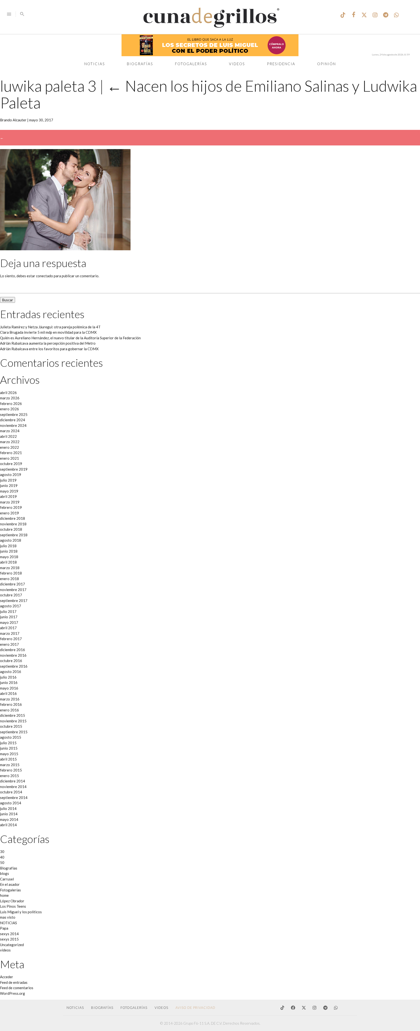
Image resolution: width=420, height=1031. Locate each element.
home (4, 895)
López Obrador (12, 901)
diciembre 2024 (12, 420)
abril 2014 (8, 825)
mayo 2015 (9, 754)
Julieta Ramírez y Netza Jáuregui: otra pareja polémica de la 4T (50, 327)
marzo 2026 (9, 398)
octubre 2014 (11, 792)
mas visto (7, 917)
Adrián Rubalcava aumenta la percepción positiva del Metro (48, 343)
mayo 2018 (9, 557)
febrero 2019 (11, 507)
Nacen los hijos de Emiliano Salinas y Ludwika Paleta (208, 94)
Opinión (326, 64)
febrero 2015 (11, 770)
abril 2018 (8, 562)
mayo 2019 (9, 491)
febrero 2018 (11, 573)
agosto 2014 (10, 803)
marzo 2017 (9, 633)
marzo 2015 (9, 764)
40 (2, 857)
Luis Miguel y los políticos (21, 912)
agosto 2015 (10, 737)
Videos (237, 64)
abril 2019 (8, 496)
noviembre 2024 (13, 425)
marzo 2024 (9, 431)
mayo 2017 (9, 622)
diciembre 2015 (12, 715)
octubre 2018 (11, 529)
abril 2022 (8, 436)
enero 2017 (9, 644)
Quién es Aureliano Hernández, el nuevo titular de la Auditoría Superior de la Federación (70, 338)
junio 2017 (9, 617)
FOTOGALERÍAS (134, 1008)
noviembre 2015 (13, 721)
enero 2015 (9, 775)
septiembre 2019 (13, 469)
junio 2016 (9, 682)
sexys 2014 (9, 934)
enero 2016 (9, 710)
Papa (4, 928)
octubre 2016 (11, 660)
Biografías (140, 64)
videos (5, 950)
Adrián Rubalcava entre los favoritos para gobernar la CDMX (49, 349)
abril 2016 (8, 693)
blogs (4, 873)
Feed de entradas (13, 982)
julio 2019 (8, 480)
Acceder (6, 977)
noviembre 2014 (13, 786)
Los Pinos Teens (13, 906)
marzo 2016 (9, 699)
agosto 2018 (10, 540)
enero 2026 (9, 409)
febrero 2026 (11, 403)
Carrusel (7, 879)
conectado (44, 276)
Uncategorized (12, 944)
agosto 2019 (10, 474)
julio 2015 (8, 743)
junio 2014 (9, 814)
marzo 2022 (9, 441)
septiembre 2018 (13, 535)
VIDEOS (161, 1008)
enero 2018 (9, 578)
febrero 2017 (11, 639)
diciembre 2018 (12, 518)
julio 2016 (8, 677)
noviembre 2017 (13, 589)
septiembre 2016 (13, 666)
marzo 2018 (9, 567)
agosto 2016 (10, 671)
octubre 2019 (11, 463)
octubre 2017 (11, 595)
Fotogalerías (191, 64)
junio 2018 (9, 551)
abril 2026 (8, 392)
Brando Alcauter (13, 120)
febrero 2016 (11, 704)
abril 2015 (8, 759)
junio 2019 (9, 485)
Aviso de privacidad (195, 1008)
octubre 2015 (11, 726)
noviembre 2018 (13, 524)
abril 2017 (8, 628)
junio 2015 (9, 748)
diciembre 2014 (12, 781)
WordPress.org (12, 993)
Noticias (94, 64)
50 (2, 862)
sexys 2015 (9, 939)
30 (2, 851)
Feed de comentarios (16, 988)
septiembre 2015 (13, 732)
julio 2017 (8, 611)
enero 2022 (9, 447)
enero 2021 (9, 458)
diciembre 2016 (12, 649)
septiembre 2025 (13, 414)
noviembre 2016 (13, 655)
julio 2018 (8, 546)
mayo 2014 (9, 819)
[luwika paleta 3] (65, 249)
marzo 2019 (9, 502)
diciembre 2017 (12, 584)
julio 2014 (8, 808)
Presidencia (281, 64)
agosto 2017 (10, 606)
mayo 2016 (9, 688)
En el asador (10, 884)
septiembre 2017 (13, 600)
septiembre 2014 (13, 797)
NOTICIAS (8, 923)
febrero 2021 (11, 452)
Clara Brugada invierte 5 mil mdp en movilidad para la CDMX (48, 332)
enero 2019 (9, 513)
